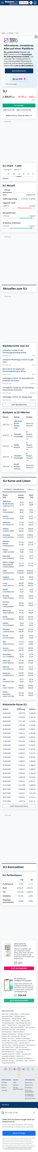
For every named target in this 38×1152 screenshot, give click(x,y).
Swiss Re (6, 667)
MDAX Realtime (18, 1032)
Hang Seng (19, 1052)
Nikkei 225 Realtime (8, 1058)
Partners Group (6, 603)
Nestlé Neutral (17, 446)
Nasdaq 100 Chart (8, 1038)
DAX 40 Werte (16, 1018)
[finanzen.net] (11, 2)
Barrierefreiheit (30, 1098)
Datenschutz (29, 1085)
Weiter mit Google (19, 1133)
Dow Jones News (7, 1016)
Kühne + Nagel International (8, 563)
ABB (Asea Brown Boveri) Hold (18, 424)
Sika (4, 642)
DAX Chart (15, 1021)
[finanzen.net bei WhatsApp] (32, 1069)
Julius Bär (6, 556)
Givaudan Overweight (18, 435)
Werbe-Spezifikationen (18, 1088)
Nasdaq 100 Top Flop (18, 1036)
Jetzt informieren (19, 71)
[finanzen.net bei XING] (28, 1069)
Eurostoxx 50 (26, 1054)
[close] (34, 1112)
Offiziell (7, 190)
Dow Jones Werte (24, 1025)
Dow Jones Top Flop (8, 1029)
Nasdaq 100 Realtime (9, 1034)
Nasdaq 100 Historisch (19, 1041)
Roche (5, 617)
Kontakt (4, 1082)
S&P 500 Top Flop (21, 1047)
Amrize (5, 516)
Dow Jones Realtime (17, 1027)
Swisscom (6, 673)
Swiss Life (6, 660)
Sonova (5, 648)
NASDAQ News (19, 1016)
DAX (24, 1018)
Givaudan (6, 535)
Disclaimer (28, 1088)
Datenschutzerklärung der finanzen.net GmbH (20, 1147)
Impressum (29, 1082)
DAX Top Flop (29, 1027)
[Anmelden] (35, 2)
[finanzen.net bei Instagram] (5, 1069)
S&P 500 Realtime (19, 1045)
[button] (24, 2)
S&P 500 (31, 1041)
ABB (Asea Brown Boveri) (8, 502)
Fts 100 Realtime (7, 1043)
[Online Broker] (11, 4)
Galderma (6, 522)
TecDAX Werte (12, 1025)
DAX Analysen (25, 1021)
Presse (4, 1088)
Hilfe (14, 1082)
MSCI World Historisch (9, 1049)
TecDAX (31, 1061)
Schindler (6, 629)
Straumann (7, 654)
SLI (17, 33)
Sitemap (4, 1090)
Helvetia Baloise (6, 542)
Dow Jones (5, 1027)
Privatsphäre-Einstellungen (29, 1095)
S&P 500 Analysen (24, 1049)
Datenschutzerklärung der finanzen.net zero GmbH (18, 1148)
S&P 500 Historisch (8, 1052)
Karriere (4, 1085)
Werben (16, 1085)
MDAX (4, 1025)
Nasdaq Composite (8, 1054)
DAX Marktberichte (8, 1023)
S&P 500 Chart (6, 1045)
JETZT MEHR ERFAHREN (19, 1000)
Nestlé (5, 589)
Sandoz (5, 623)
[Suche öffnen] (31, 2)
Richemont (7, 610)
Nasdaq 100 (6, 1036)
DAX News (5, 1014)
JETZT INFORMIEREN (19, 968)
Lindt (5, 571)
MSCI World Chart (8, 1047)
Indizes (11, 33)
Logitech (6, 577)
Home (4, 33)
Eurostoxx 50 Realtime (24, 1058)
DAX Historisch (7, 1032)
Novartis (6, 596)
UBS (4, 679)
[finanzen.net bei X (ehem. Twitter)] (19, 1069)
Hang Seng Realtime (8, 1063)
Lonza (5, 583)
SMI (26, 1061)
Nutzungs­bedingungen (29, 1091)
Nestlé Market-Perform (17, 466)
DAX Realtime (6, 1021)
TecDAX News (24, 1014)
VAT (4, 685)
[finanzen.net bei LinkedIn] (23, 1069)
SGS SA (5, 635)
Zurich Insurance (6, 693)
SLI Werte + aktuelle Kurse (14, 489)
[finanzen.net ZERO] (11, 42)
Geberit (5, 529)
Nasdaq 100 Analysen (23, 1038)
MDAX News (14, 1014)
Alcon (5, 510)
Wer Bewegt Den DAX (23, 1023)
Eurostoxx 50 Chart (8, 1061)
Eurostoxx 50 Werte (8, 1056)
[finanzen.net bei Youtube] (14, 1069)
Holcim (5, 550)
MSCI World (30, 1045)
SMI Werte (19, 1061)
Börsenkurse (6, 1018)
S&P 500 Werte (24, 1043)
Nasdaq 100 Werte (24, 1034)
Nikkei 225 (19, 1056)
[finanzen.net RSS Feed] (19, 1074)
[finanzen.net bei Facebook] (10, 1069)
